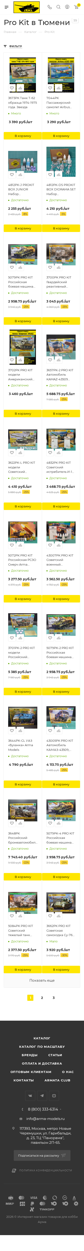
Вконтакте (30, 1096)
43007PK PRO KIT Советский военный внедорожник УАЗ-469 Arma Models (59, 560)
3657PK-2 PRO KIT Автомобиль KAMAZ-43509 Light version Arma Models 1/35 (60, 375)
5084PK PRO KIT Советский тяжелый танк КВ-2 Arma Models (22, 930)
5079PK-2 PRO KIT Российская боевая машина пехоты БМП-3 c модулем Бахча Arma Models (60, 652)
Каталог (42, 1038)
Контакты (24, 1080)
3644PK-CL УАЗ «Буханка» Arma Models (20, 745)
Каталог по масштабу (42, 1046)
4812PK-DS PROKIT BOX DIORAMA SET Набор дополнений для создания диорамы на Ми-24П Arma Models (61, 189)
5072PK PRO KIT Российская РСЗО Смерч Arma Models (22, 560)
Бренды (30, 1055)
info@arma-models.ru (45, 1118)
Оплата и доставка (42, 1063)
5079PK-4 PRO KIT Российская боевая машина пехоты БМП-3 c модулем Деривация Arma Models (60, 838)
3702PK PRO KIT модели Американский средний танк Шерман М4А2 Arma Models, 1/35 (21, 375)
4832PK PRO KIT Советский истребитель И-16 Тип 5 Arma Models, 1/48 (60, 467)
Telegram (42, 1096)
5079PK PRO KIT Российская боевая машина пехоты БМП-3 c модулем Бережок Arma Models (22, 282)
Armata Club (57, 1080)
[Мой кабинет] (67, 7)
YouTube (54, 1096)
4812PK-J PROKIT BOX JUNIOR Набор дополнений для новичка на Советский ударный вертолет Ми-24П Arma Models (22, 189)
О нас (68, 1072)
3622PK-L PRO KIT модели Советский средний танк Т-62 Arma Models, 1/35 (22, 467)
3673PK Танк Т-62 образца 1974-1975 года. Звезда (22, 102)
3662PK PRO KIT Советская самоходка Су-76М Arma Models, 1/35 (61, 930)
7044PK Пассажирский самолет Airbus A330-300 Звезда (59, 103)
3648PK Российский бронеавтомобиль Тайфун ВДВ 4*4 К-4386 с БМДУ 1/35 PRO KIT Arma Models (22, 838)
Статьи (55, 1055)
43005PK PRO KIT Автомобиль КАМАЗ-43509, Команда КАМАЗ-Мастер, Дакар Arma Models (60, 745)
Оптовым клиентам (31, 1072)
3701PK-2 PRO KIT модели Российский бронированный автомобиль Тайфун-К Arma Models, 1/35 (21, 652)
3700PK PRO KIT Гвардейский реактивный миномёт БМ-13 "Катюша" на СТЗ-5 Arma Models (60, 282)
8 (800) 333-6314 (43, 1109)
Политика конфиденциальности (45, 1170)
